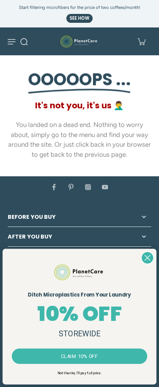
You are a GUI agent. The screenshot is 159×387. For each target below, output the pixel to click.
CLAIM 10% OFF (79, 356)
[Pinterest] (71, 187)
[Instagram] (88, 187)
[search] (23, 41)
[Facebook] (54, 187)
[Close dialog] (147, 257)
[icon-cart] (141, 41)
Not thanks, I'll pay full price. (79, 373)
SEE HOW (79, 18)
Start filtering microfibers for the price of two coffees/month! (79, 7)
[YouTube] (104, 187)
